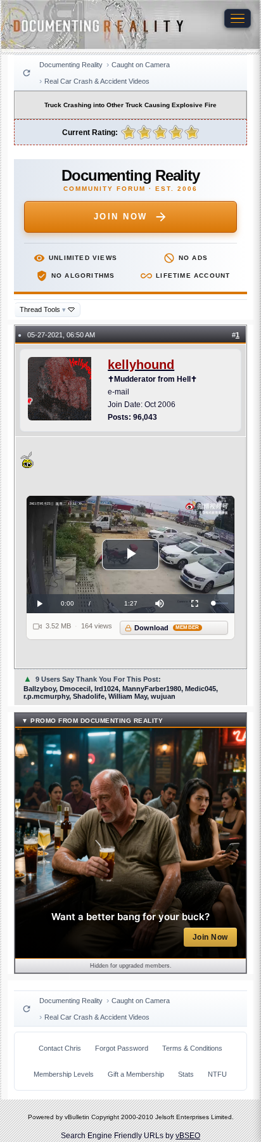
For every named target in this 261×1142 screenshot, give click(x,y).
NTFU (217, 1074)
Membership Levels (64, 1074)
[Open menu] (237, 18)
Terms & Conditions (192, 1048)
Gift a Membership (136, 1074)
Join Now (121, 216)
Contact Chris (60, 1048)
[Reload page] (26, 73)
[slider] (221, 603)
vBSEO (187, 1135)
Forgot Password (121, 1048)
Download (167, 628)
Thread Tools (43, 309)
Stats (186, 1074)
